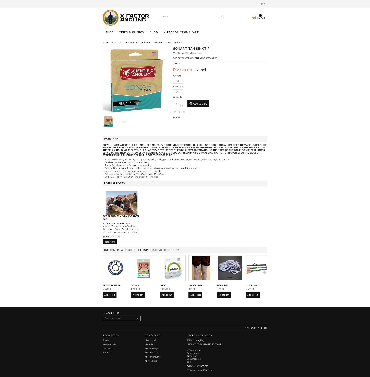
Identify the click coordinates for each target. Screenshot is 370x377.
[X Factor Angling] (129, 18)
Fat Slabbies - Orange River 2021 (121, 218)
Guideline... (252, 285)
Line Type (178, 86)
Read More (109, 242)
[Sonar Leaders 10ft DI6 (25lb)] (144, 268)
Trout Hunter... (112, 285)
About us (107, 352)
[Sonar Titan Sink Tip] (109, 122)
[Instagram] (265, 328)
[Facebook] (262, 328)
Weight (177, 76)
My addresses (151, 352)
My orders (150, 344)
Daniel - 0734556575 (198, 366)
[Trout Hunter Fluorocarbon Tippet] (115, 268)
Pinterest (184, 112)
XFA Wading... (196, 285)
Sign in (262, 4)
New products (109, 344)
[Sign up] (138, 318)
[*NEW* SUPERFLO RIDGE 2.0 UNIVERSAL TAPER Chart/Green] (173, 268)
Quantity (177, 97)
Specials (106, 340)
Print (178, 117)
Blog (154, 32)
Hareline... (223, 285)
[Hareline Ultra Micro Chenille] (230, 268)
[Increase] (182, 102)
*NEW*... (164, 285)
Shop (109, 32)
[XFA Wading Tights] (201, 268)
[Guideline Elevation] (258, 268)
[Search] (222, 16)
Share (179, 112)
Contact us (108, 348)
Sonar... (136, 285)
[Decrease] (182, 105)
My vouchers (151, 361)
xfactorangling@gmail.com (202, 370)
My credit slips (152, 348)
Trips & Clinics (131, 32)
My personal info (153, 357)
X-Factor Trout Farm (181, 32)
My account (150, 340)
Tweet (175, 112)
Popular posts (114, 183)
